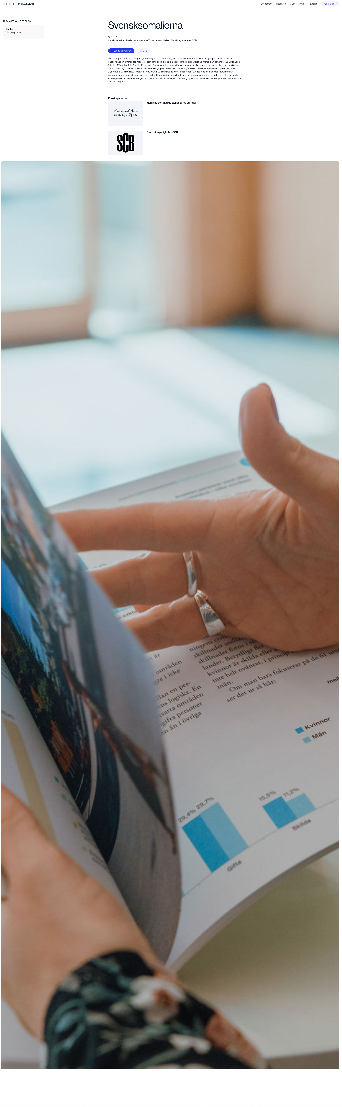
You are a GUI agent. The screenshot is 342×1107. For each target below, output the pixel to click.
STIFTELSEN (9, 4)
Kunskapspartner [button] (13, 32)
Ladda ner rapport (123, 50)
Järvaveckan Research (17, 21)
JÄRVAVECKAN (26, 4)
